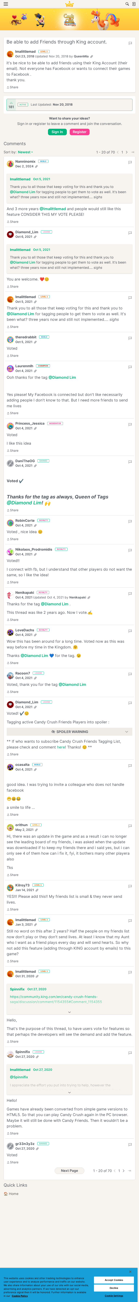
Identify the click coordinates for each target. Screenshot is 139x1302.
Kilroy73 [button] (22, 885)
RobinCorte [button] (25, 520)
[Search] (127, 4)
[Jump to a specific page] (132, 152)
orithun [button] (21, 825)
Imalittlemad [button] (25, 51)
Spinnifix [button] (17, 989)
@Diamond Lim (22, 192)
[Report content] (130, 43)
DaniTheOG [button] (25, 461)
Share (12, 87)
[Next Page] (127, 152)
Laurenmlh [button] (24, 366)
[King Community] (69, 4)
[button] (10, 54)
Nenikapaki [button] (24, 593)
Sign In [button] (57, 132)
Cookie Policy (20, 1295)
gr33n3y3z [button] (25, 1144)
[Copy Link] (91, 56)
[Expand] (69, 1012)
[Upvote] (11, 103)
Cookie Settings (114, 1295)
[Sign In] (133, 4)
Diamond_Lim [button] (26, 232)
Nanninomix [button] (25, 161)
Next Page (69, 1171)
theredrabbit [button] (25, 337)
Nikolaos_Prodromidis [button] (33, 549)
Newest (24, 152)
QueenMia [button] (81, 56)
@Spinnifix (19, 1077)
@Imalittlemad (53, 209)
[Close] (130, 1272)
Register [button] (80, 132)
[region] (69, 1285)
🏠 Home (11, 1194)
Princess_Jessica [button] (30, 423)
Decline (114, 1287)
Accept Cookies (114, 1280)
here (61, 747)
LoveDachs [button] (24, 630)
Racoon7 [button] (22, 673)
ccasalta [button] (22, 765)
